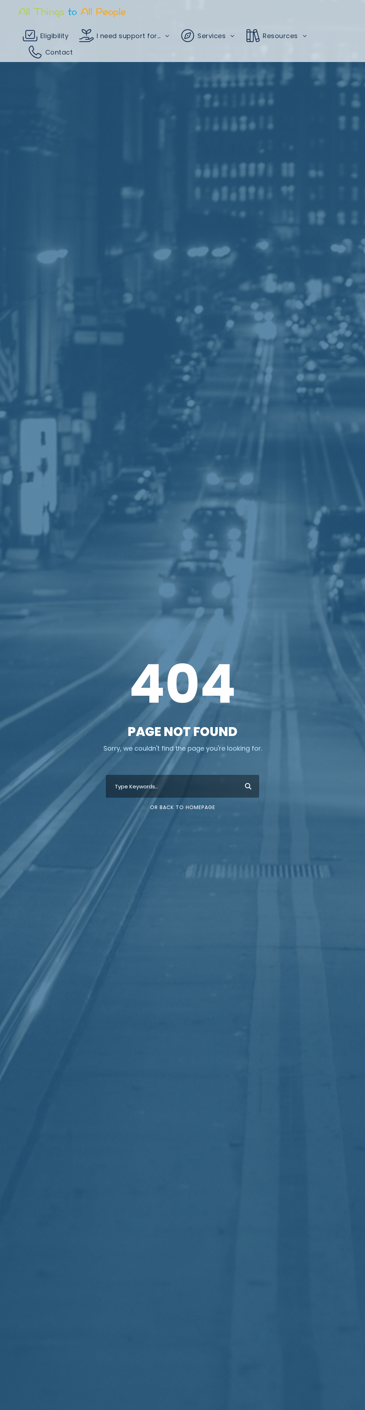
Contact (58, 52)
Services (211, 35)
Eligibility (53, 35)
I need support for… (127, 35)
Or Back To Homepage (182, 807)
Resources (279, 35)
